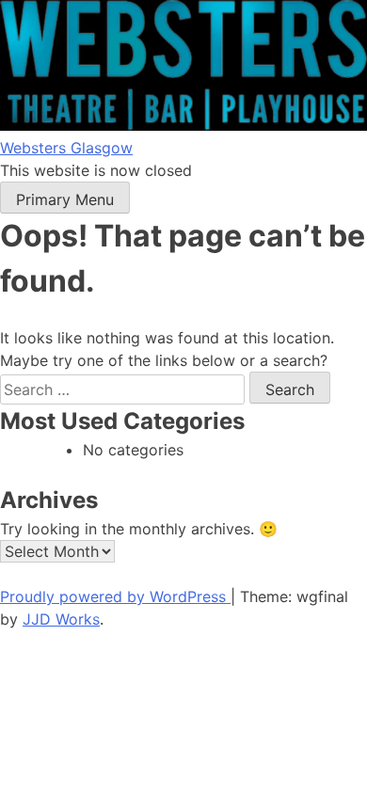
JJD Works (61, 619)
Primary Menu (65, 199)
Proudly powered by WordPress (115, 596)
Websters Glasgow (66, 147)
